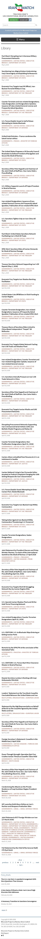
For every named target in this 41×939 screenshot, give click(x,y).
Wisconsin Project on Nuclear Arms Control (15, 922)
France (16, 141)
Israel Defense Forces (29, 809)
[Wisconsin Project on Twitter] (30, 19)
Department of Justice (18, 464)
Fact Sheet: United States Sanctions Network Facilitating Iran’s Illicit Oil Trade (19, 235)
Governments (7, 61)
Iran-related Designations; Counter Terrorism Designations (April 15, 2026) (19, 618)
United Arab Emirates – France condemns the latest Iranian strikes (19, 137)
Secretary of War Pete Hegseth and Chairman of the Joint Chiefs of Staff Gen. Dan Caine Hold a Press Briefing (20, 171)
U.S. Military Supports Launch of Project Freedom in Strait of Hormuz (20, 187)
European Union (32, 698)
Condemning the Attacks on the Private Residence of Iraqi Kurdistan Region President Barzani (19, 789)
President (25, 557)
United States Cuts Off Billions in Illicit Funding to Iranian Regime (20, 295)
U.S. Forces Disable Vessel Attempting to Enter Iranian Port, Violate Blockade (19, 490)
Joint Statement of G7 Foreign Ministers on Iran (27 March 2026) (20, 818)
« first (20, 860)
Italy (4, 834)
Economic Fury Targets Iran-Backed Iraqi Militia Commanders (20, 506)
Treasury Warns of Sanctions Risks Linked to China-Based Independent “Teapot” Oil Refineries (18, 329)
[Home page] (20, 11)
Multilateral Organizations (13, 698)
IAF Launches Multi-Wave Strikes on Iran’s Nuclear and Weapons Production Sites (17, 805)
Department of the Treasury (20, 93)
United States (19, 61)
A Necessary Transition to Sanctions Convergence (18, 901)
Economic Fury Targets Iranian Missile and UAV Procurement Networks (19, 410)
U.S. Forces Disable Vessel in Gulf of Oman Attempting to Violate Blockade (17, 122)
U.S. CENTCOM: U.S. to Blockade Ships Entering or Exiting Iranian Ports (20, 633)
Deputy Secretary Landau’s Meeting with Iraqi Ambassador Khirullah (19, 679)
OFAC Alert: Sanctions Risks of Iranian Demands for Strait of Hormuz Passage (20, 250)
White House (14, 761)
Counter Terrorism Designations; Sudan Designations (17, 536)
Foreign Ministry (17, 832)
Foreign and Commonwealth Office (15, 839)
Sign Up (24, 20)
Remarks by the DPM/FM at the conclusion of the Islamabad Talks (20, 648)
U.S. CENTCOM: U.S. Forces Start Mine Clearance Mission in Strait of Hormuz (20, 664)
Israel (16, 809)
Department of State (17, 63)
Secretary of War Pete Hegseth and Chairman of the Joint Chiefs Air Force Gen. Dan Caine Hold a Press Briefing (20, 724)
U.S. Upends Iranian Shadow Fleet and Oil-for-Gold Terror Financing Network (19, 603)
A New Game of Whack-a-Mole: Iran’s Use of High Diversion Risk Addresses (18, 891)
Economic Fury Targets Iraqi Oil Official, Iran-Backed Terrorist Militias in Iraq (18, 87)
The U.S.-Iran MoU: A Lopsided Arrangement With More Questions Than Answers (18, 880)
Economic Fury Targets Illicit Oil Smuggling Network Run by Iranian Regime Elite (18, 588)
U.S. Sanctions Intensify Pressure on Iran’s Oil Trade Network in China (19, 378)
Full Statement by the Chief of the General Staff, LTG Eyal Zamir (20, 849)
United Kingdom (20, 559)
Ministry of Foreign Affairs (13, 830)
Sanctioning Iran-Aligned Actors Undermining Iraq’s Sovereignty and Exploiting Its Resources (19, 72)
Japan (16, 835)
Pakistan (17, 652)
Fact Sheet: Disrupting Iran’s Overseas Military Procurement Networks (19, 57)
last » (21, 865)
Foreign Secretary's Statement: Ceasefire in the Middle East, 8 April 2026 (20, 740)
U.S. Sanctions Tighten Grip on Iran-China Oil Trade (19, 219)
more (3, 910)
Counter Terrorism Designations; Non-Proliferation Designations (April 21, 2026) (18, 443)
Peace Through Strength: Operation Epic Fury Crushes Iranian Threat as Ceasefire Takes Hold (19, 755)
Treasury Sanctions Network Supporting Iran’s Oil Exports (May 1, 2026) (20, 265)
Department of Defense (18, 128)
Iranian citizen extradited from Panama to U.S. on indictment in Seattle (20, 458)
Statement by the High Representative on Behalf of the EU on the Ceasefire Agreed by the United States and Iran (20, 708)
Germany (5, 832)
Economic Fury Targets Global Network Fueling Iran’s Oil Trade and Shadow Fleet (19, 345)
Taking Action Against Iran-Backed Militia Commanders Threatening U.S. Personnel (17, 521)
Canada (5, 826)
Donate (14, 20)
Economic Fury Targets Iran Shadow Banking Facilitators (19, 280)
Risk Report (5, 933)
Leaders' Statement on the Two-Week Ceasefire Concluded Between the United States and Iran (20, 694)
